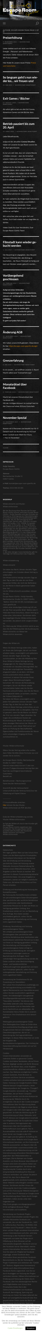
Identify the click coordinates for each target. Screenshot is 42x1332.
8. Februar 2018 (9, 392)
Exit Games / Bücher (16, 98)
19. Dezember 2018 (10, 336)
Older (5, 448)
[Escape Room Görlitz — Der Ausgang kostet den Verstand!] (21, 9)
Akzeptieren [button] (31, 1328)
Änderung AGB (12, 332)
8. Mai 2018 (7, 364)
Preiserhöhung (12, 37)
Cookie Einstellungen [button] (15, 1328)
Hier (4, 805)
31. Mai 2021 (7, 85)
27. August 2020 (9, 102)
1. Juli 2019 (7, 250)
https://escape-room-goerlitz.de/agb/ (23, 346)
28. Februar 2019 (10, 283)
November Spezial (14, 417)
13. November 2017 (10, 422)
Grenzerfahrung (13, 360)
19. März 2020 (8, 131)
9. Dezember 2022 (10, 42)
